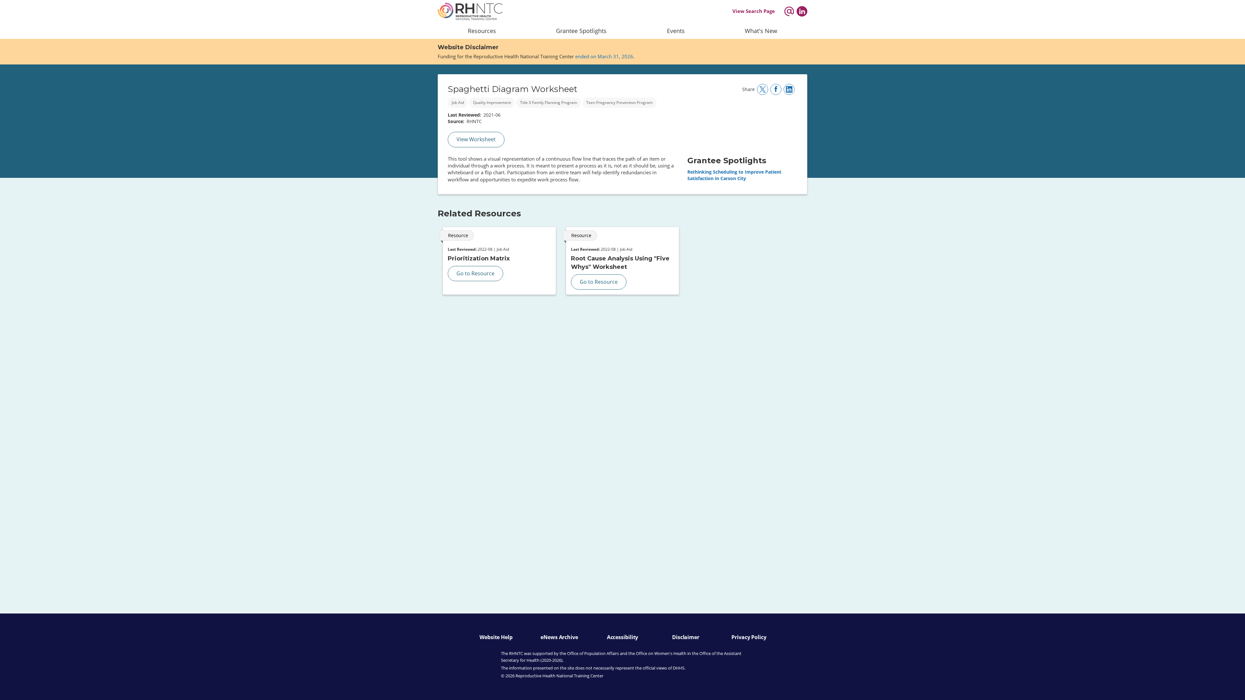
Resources (482, 31)
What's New (761, 31)
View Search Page (753, 11)
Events (676, 31)
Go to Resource (475, 273)
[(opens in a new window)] (802, 11)
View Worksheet (476, 139)
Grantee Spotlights (581, 31)
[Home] (470, 11)
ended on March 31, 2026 (604, 56)
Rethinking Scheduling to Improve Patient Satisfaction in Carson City (734, 175)
